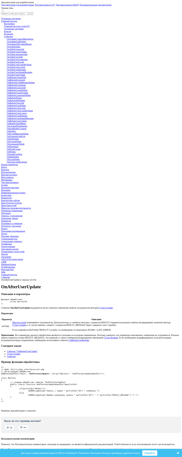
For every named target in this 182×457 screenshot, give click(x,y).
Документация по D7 (44, 5)
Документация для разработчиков (17, 5)
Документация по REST (67, 5)
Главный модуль (9, 274)
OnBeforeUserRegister (79, 340)
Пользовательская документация (95, 5)
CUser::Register (111, 337)
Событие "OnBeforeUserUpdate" (22, 351)
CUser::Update (106, 308)
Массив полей (19, 322)
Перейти (150, 453)
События (5, 277)
